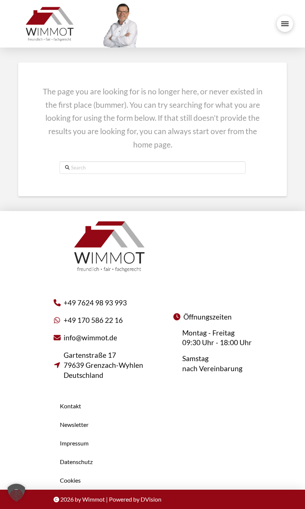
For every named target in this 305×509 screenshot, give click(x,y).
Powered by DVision (135, 499)
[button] (285, 24)
